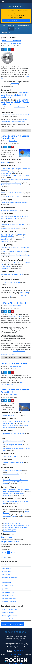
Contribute (18, 29)
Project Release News (15, 43)
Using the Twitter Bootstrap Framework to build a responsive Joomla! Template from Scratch (15, 482)
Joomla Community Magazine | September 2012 (16, 137)
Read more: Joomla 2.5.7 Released (16, 130)
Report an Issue (18, 647)
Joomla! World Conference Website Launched (16, 525)
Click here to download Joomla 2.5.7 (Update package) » (15, 102)
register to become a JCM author (18, 296)
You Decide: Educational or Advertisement (13, 185)
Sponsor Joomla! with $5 (20, 645)
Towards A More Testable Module (13, 462)
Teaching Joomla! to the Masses (12, 470)
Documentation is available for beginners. (13, 121)
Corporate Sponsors (8, 612)
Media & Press (6, 32)
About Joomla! (12, 25)
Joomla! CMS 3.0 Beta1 (15, 316)
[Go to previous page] (5, 552)
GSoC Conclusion (6, 266)
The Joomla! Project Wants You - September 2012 (15, 247)
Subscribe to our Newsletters (12, 624)
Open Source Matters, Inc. (17, 654)
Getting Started (6, 568)
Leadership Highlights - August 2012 (13, 433)
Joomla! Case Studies (8, 586)
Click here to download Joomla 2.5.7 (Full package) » (15, 95)
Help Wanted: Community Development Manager (15, 255)
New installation (8, 115)
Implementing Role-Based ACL (10, 210)
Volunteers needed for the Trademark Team (14, 251)
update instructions (19, 107)
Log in (26, 647)
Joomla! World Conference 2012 (10, 196)
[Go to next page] (11, 552)
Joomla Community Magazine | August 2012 (16, 390)
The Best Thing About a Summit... (13, 445)
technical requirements (22, 115)
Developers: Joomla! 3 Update (9, 228)
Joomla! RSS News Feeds (9, 598)
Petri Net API (4, 268)
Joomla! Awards (6, 582)
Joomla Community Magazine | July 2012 (15, 527)
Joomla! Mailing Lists (8, 592)
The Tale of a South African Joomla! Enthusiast (14, 179)
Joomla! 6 (4, 29)
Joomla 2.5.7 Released (11, 40)
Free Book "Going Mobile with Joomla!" (12, 274)
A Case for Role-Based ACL (11, 474)
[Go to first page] (2, 552)
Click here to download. (8, 354)
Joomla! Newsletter (7, 595)
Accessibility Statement (11, 643)
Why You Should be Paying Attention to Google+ (15, 175)
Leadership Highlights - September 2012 (12, 224)
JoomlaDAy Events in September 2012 (12, 193)
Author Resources (25, 292)
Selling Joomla (5, 241)
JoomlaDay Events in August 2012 (13, 441)
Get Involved (6, 574)
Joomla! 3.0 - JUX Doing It (8, 172)
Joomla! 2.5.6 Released (9, 529)
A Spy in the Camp (6, 174)
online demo (24, 120)
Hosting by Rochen (16, 663)
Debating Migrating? (9, 415)
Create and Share (7, 571)
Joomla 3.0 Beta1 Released (13, 302)
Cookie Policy (8, 645)
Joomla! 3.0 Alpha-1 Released (11, 523)
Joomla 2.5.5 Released (9, 531)
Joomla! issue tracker (19, 351)
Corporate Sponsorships (9, 609)
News (11, 29)
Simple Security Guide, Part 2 (11, 456)
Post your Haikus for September (10, 282)
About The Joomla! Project (9, 577)
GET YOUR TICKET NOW (16, 20)
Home (4, 25)
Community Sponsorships (9, 616)
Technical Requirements (9, 602)
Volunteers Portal (7, 619)
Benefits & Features (23, 25)
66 (8, 553)
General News (13, 141)
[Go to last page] (14, 552)
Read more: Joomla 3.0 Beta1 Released (16, 358)
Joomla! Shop (6, 589)
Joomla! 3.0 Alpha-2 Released (14, 363)
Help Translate (8, 647)
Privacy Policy (23, 643)
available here (15, 83)
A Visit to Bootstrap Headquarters (11, 183)
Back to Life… (5, 162)
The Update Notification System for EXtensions (14, 202)
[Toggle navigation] (3, 1)
